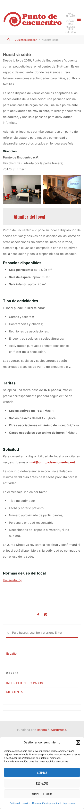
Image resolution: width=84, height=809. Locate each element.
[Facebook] (38, 615)
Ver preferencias (42, 794)
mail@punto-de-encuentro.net (52, 462)
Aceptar (42, 772)
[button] (78, 742)
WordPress (58, 730)
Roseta (41, 730)
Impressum (69, 803)
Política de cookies (20, 803)
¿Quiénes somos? (26, 39)
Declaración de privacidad (46, 803)
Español (11, 653)
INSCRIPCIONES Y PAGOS (24, 683)
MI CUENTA (14, 692)
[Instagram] (46, 615)
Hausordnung (12, 580)
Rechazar (42, 783)
